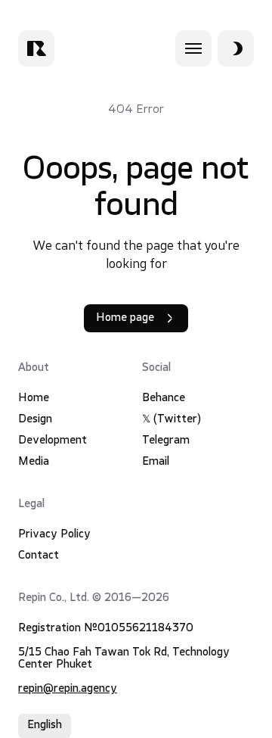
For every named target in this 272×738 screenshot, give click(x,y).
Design (35, 419)
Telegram (166, 441)
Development (52, 441)
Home (33, 398)
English (44, 725)
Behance (163, 398)
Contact (38, 556)
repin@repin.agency (67, 689)
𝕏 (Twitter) (171, 419)
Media (33, 462)
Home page (125, 318)
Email (155, 462)
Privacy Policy (54, 534)
